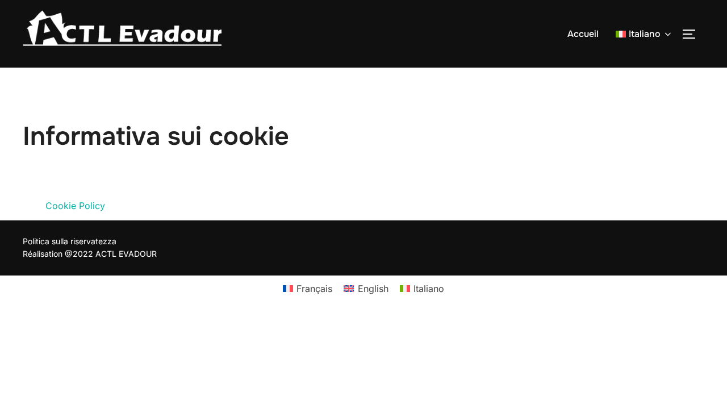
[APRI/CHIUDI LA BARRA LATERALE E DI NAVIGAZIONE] (693, 34)
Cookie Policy (75, 205)
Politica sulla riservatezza (69, 241)
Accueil (583, 34)
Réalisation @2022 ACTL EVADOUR (90, 253)
